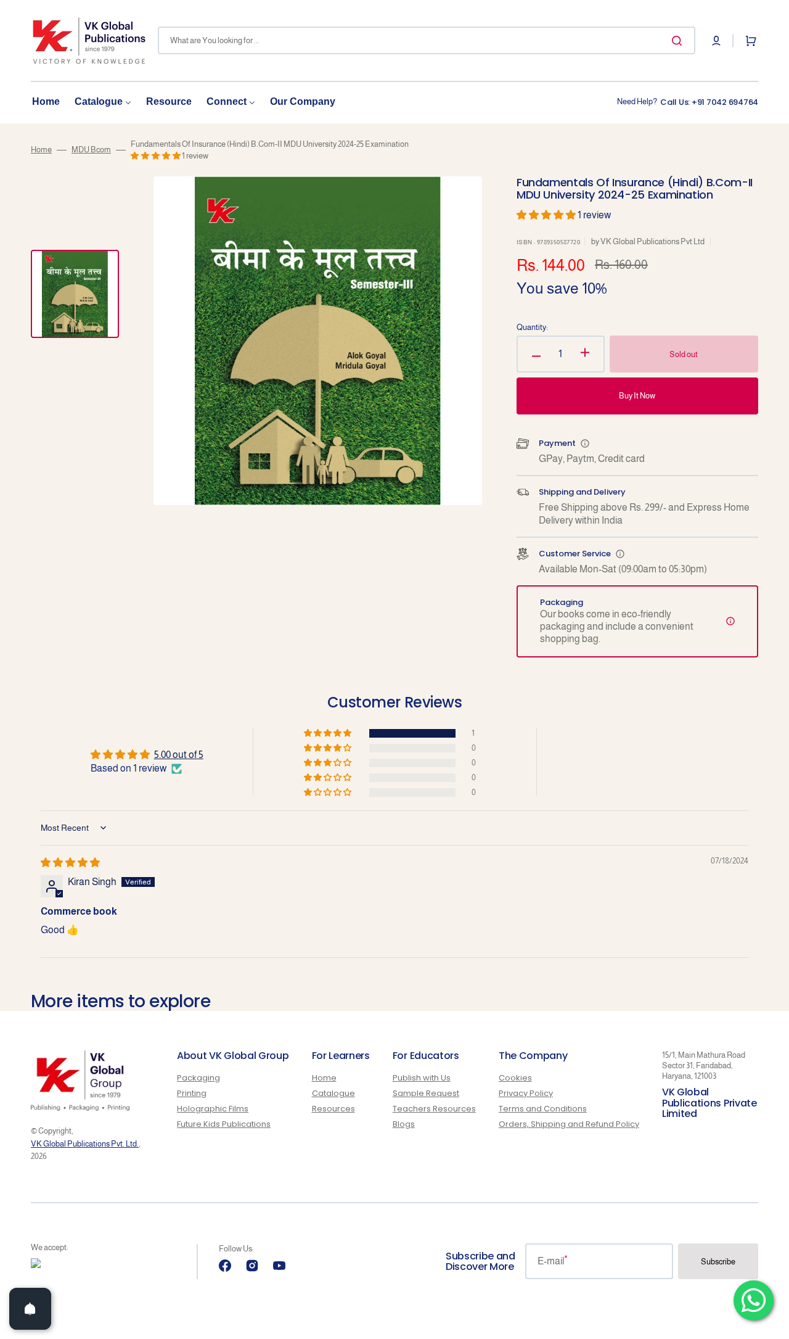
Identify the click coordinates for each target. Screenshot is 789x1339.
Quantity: (532, 327)
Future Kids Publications (224, 1124)
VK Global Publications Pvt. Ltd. (85, 1143)
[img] (70, 862)
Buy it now (637, 395)
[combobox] (426, 40)
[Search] (679, 40)
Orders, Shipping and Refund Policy (569, 1124)
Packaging (198, 1078)
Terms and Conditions (543, 1108)
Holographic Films (212, 1108)
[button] (716, 40)
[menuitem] (46, 102)
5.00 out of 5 (178, 754)
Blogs (404, 1124)
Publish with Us (422, 1078)
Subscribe (718, 1261)
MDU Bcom (91, 149)
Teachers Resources (434, 1108)
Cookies (515, 1078)
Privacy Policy (526, 1093)
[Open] (30, 1309)
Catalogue (333, 1093)
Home (41, 149)
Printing (191, 1093)
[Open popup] (585, 443)
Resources (333, 1108)
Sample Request (426, 1093)
